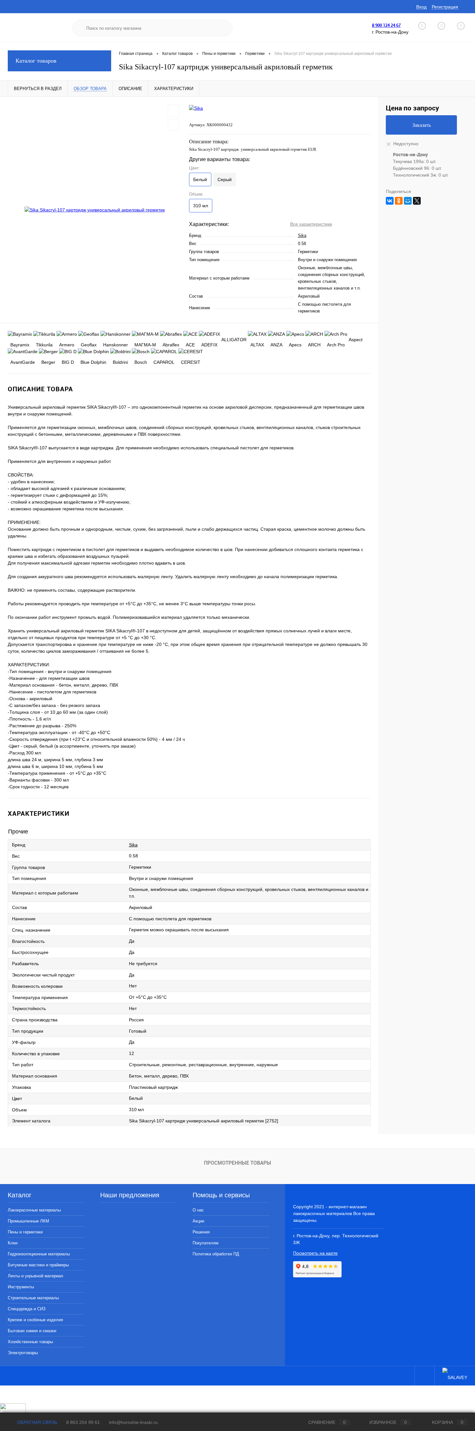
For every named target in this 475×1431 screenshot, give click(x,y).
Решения (201, 1232)
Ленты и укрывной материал (35, 1275)
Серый (224, 179)
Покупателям (205, 1243)
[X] (417, 201)
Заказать (421, 125)
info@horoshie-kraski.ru (133, 1422)
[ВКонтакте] (390, 201)
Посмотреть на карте (315, 1253)
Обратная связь (36, 1422)
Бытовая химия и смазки (32, 1330)
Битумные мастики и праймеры (38, 1264)
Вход (421, 6)
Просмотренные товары (237, 1162)
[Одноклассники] (399, 201)
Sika (302, 235)
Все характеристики (311, 224)
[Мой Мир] (408, 201)
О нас (198, 1210)
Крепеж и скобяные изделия (35, 1319)
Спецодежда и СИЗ (27, 1308)
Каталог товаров (36, 60)
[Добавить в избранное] (173, 110)
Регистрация (445, 6)
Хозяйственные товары (30, 1341)
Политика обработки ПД (216, 1254)
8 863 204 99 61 (83, 1422)
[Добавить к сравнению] (173, 124)
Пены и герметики (25, 1232)
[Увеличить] (94, 209)
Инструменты (21, 1286)
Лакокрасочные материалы (34, 1210)
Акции (198, 1221)
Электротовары (23, 1352)
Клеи (12, 1243)
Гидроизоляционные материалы (39, 1254)
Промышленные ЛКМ (28, 1221)
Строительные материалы (33, 1297)
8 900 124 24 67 (386, 25)
